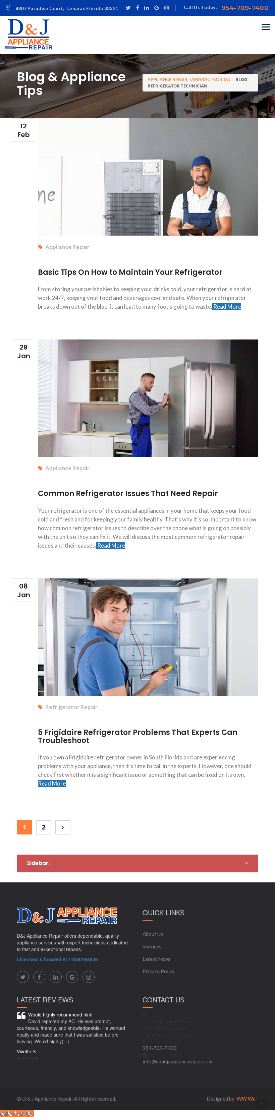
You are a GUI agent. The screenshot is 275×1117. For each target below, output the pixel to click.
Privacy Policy (159, 971)
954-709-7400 (245, 8)
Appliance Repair (67, 246)
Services (152, 946)
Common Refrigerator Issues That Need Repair (128, 493)
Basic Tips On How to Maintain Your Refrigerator (130, 272)
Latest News (156, 959)
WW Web (247, 1099)
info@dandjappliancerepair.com (177, 1061)
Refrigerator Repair (71, 706)
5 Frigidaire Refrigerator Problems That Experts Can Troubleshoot (137, 736)
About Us (153, 934)
